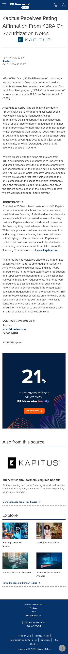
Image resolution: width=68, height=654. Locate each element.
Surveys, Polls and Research (17, 572)
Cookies (34, 644)
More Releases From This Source (19, 502)
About (33, 611)
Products (34, 607)
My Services (32, 615)
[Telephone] (55, 5)
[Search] (64, 5)
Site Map (45, 640)
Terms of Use (24, 635)
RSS (56, 640)
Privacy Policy (42, 635)
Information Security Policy (23, 640)
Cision (40, 649)
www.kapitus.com (47, 250)
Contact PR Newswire (33, 604)
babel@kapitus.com (14, 329)
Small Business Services (48, 542)
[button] (34, 40)
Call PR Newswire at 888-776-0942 (34, 624)
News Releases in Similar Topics (19, 582)
